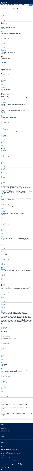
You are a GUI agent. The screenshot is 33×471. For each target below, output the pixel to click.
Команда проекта (3, 443)
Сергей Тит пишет (3, 269)
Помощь (2, 446)
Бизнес (5, 396)
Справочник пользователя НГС (5, 425)
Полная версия (3, 424)
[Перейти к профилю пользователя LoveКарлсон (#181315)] (2, 81)
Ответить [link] (2, 20)
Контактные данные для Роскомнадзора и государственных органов (9, 449)
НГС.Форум (2, 396)
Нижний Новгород (3, 437)
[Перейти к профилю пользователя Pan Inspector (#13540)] (2, 57)
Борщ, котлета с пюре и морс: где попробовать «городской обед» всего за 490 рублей (15, 407)
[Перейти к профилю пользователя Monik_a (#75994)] (2, 16)
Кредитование (8, 396)
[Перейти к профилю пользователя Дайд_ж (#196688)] (2, 74)
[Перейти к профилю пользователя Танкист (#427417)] (2, 94)
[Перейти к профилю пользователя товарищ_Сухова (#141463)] (2, 311)
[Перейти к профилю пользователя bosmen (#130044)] (2, 285)
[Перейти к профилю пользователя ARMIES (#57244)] (2, 148)
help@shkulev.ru (7, 457)
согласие (1, 5)
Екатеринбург (3, 436)
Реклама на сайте (3, 442)
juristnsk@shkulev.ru (20, 456)
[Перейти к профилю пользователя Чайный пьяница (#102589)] (2, 23)
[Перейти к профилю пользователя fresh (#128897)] (2, 50)
